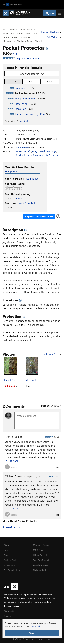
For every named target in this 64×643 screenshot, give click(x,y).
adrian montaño (23, 151)
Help (6, 550)
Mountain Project (41, 545)
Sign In (50, 13)
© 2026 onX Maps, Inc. (23, 639)
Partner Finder (11, 560)
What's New (9, 565)
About (6, 545)
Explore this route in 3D (39, 216)
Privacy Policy (36, 626)
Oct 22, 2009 (12, 461)
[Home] (18, 13)
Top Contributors (12, 570)
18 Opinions (12, 171)
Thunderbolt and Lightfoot (30, 114)
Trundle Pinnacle (35, 41)
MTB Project (39, 550)
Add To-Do (32, 178)
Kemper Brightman (33, 155)
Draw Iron (20, 108)
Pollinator (20, 88)
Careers (7, 616)
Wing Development (26, 98)
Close (32, 633)
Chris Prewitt (22, 147)
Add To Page (53, 37)
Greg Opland (38, 151)
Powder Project (40, 565)
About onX (9, 611)
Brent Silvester (13, 436)
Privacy (48, 639)
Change (18, 197)
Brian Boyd (51, 151)
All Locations (9, 29)
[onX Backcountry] (13, 4)
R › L (31, 81)
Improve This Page (50, 32)
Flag (57, 467)
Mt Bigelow (18, 41)
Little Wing (21, 103)
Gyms (6, 555)
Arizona (21, 29)
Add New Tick (27, 202)
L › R (13, 81)
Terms (39, 639)
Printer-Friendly (11, 527)
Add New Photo (52, 354)
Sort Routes (24, 121)
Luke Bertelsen (51, 155)
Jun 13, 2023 (12, 508)
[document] (32, 628)
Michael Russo (13, 476)
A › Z (49, 81)
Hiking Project (40, 555)
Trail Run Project (41, 560)
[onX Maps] (11, 589)
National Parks (40, 570)
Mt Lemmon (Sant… (22, 33)
